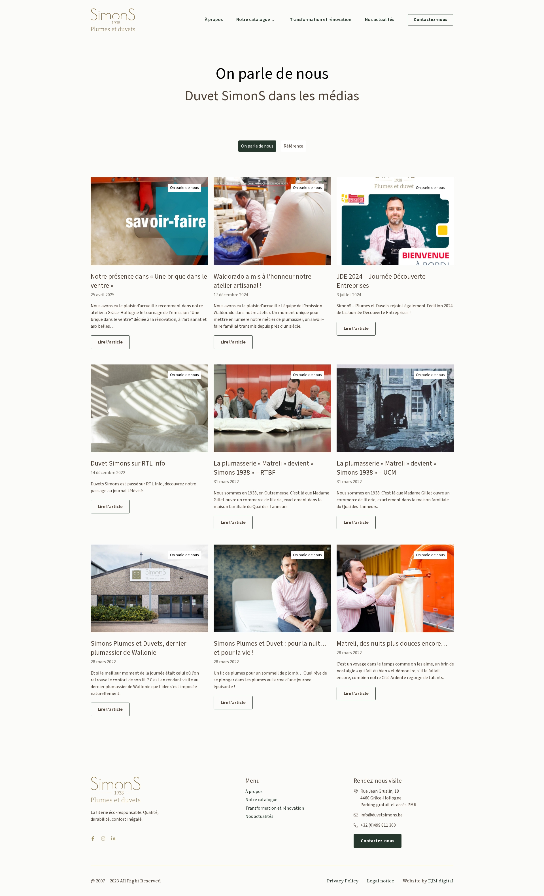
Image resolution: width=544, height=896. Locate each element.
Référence (293, 146)
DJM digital (440, 881)
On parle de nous (184, 188)
